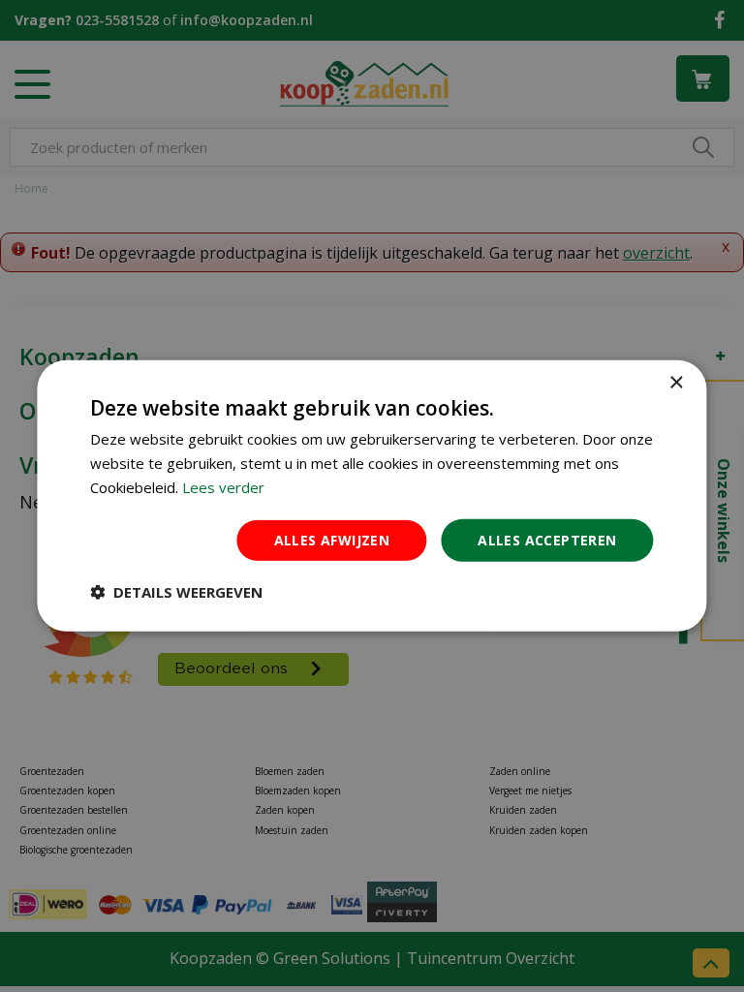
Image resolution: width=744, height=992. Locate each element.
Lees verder (223, 487)
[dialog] (371, 496)
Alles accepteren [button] (547, 539)
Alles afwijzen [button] (332, 539)
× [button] (675, 383)
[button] (176, 592)
